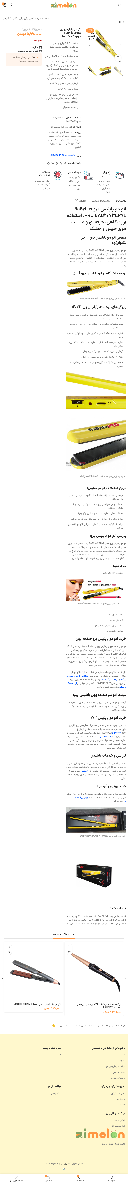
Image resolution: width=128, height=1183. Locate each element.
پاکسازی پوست (118, 1078)
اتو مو (6, 18)
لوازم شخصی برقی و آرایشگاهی (26, 18)
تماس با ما (120, 1120)
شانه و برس (56, 1093)
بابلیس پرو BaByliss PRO (62, 155)
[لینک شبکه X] (61, 163)
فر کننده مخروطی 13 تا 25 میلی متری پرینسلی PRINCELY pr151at (99, 1006)
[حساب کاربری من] (11, 5)
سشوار (123, 1060)
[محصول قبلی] (124, 22)
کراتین (78, 147)
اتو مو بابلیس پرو (68, 140)
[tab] (121, 201)
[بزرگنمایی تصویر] (118, 57)
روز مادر (70, 143)
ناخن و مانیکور (119, 1093)
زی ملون (85, 771)
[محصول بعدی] (117, 22)
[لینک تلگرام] (48, 163)
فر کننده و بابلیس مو (116, 1066)
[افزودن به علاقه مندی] (69, 952)
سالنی (61, 143)
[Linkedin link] (53, 163)
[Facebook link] (65, 163)
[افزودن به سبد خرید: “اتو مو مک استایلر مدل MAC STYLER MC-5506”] (9, 946)
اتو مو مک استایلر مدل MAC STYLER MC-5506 (37, 1004)
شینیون (53, 143)
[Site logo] (64, 5)
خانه (46, 18)
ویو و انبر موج (119, 1072)
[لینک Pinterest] (57, 163)
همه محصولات (57, 127)
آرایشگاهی (65, 132)
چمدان (58, 1055)
